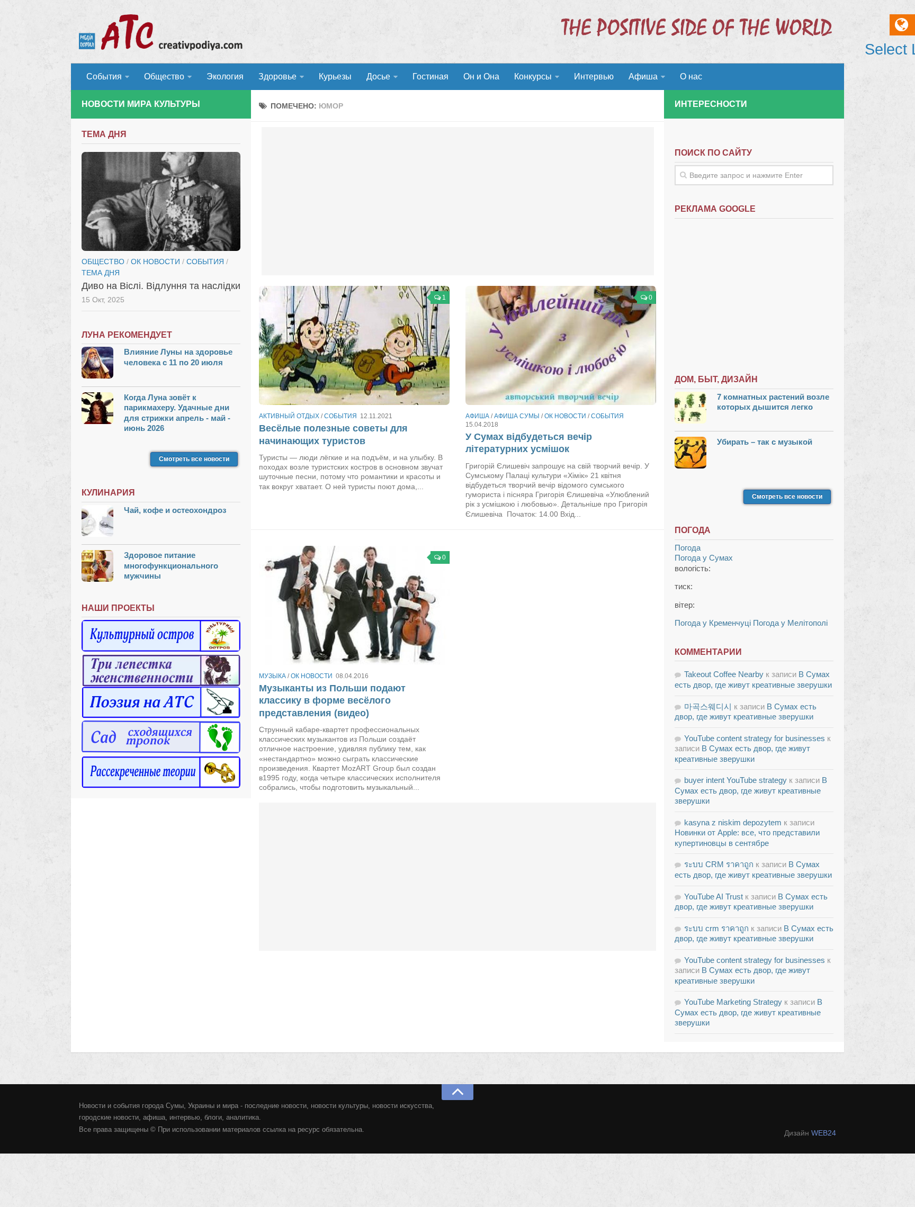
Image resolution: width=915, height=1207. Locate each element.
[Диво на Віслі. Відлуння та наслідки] (161, 201)
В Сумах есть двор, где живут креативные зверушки (751, 790)
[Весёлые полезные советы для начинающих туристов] (354, 345)
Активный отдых (289, 416)
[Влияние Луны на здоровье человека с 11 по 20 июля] (97, 364)
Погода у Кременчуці (713, 622)
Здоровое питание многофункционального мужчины (171, 565)
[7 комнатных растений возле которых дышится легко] (690, 409)
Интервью (594, 76)
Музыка (272, 676)
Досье (378, 76)
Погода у (704, 557)
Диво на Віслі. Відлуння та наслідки (161, 286)
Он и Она (481, 76)
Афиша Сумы (517, 416)
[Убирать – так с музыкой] (690, 454)
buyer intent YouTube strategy (735, 780)
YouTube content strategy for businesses (754, 738)
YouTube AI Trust (713, 896)
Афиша (643, 76)
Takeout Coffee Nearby (724, 674)
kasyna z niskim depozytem (733, 822)
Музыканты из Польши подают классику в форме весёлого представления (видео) (332, 700)
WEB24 (823, 1133)
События (104, 76)
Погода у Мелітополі (790, 622)
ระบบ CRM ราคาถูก (718, 864)
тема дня (101, 272)
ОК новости (565, 416)
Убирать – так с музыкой (764, 441)
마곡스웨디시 (708, 706)
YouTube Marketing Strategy (733, 1001)
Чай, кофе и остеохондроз (175, 510)
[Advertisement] (458, 201)
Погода (688, 547)
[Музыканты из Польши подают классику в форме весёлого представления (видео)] (354, 605)
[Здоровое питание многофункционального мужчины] (97, 567)
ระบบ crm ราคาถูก (716, 928)
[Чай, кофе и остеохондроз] (97, 522)
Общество (164, 76)
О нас (691, 76)
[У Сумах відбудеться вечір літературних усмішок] (560, 345)
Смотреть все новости (194, 459)
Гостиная (430, 76)
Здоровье (277, 76)
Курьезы (335, 76)
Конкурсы (533, 76)
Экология (225, 76)
